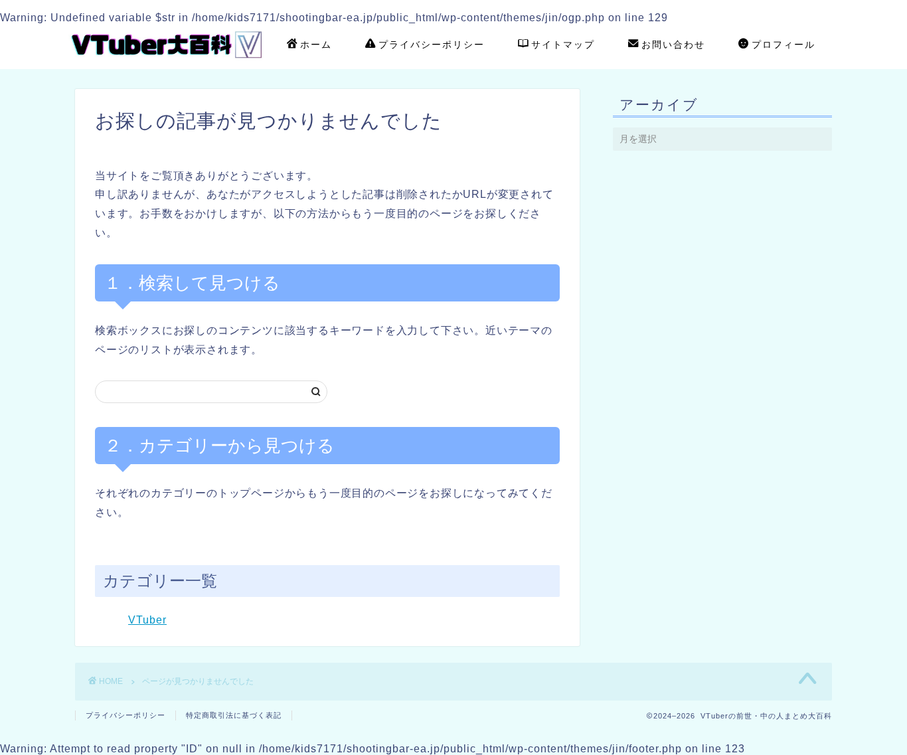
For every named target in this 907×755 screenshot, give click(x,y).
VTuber (147, 620)
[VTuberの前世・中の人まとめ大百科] (168, 62)
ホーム (316, 44)
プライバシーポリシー (431, 44)
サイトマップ (563, 44)
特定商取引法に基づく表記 (234, 715)
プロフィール (783, 44)
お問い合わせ (673, 44)
